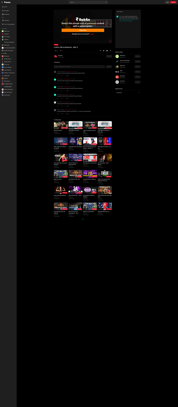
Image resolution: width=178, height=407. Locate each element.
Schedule (6, 10)
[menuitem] (9, 6)
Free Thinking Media (9, 24)
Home (5, 6)
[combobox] (88, 2)
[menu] (8, 8)
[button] (100, 50)
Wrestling (6, 20)
